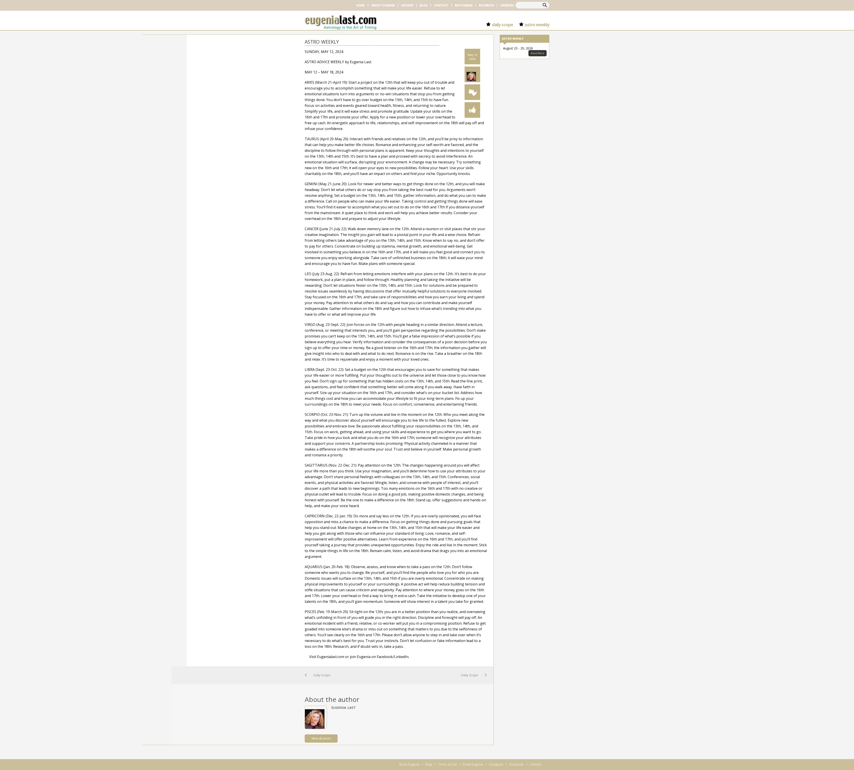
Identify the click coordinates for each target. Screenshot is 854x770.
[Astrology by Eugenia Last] (341, 21)
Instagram (463, 5)
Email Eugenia (473, 764)
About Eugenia (383, 5)
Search (545, 5)
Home (360, 5)
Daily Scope (502, 25)
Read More (537, 53)
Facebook (486, 5)
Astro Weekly (537, 25)
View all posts (321, 738)
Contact (441, 5)
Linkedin (507, 5)
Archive (407, 5)
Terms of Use (447, 764)
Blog (423, 5)
